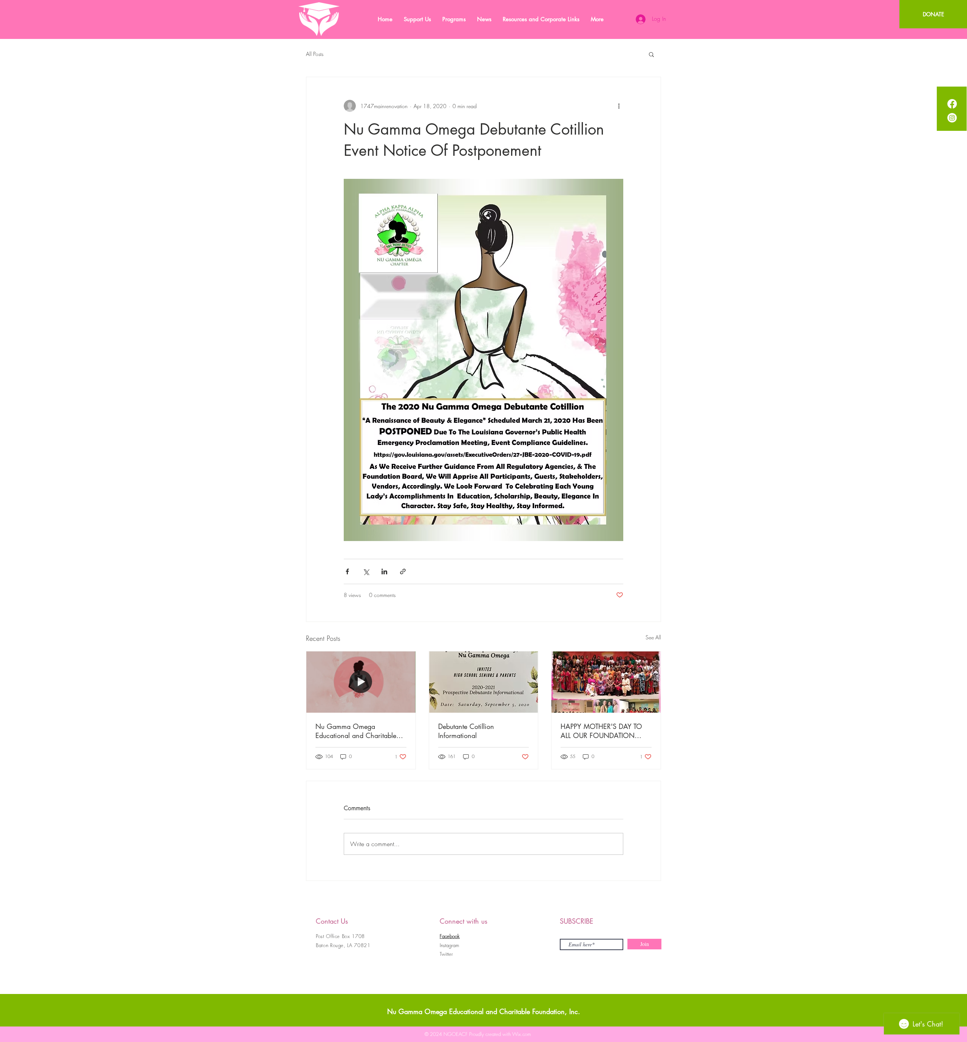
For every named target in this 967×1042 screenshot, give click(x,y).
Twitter (446, 954)
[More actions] (618, 105)
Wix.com (521, 1034)
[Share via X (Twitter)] (365, 571)
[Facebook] (952, 104)
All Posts (314, 53)
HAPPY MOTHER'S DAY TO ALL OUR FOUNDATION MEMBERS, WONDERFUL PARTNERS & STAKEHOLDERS (605, 731)
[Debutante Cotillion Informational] (483, 682)
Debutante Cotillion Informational (466, 731)
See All (653, 637)
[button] (651, 54)
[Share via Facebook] (347, 571)
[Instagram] (952, 117)
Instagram (449, 945)
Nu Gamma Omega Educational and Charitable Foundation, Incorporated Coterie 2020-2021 (355, 731)
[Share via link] (402, 571)
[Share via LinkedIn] (384, 571)
